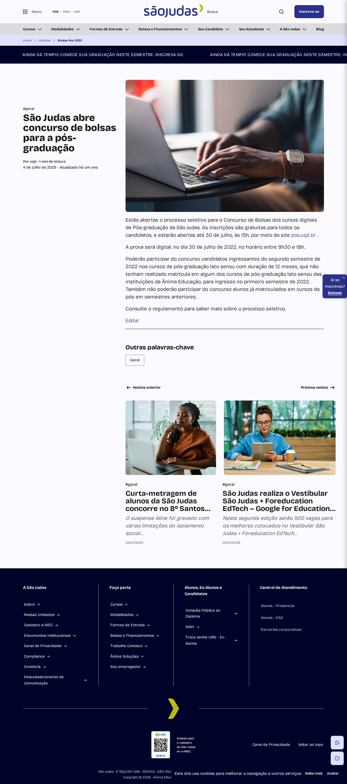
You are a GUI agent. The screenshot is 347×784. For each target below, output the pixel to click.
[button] (337, 742)
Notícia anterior (147, 387)
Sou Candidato (210, 29)
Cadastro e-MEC (38, 625)
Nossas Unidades (39, 614)
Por (44, 161)
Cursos (29, 29)
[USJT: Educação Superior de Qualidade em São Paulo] (173, 11)
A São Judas (290, 29)
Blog (320, 29)
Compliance (34, 656)
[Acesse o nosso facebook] (25, 745)
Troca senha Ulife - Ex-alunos (205, 640)
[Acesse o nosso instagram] (38, 745)
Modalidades (62, 29)
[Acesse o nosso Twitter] (77, 745)
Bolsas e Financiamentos (160, 29)
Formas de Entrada (106, 29)
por (56, 12)
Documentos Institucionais (47, 635)
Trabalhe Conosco (126, 646)
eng (66, 12)
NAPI (189, 627)
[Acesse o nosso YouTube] (90, 745)
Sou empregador (125, 666)
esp (77, 12)
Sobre (29, 604)
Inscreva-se (309, 11)
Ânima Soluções (124, 656)
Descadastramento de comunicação (44, 680)
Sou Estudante (251, 29)
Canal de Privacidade (43, 646)
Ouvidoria (32, 666)
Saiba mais (314, 773)
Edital (132, 320)
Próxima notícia (314, 387)
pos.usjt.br (304, 235)
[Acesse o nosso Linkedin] (51, 745)
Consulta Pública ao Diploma (202, 613)
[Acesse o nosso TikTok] (64, 745)
